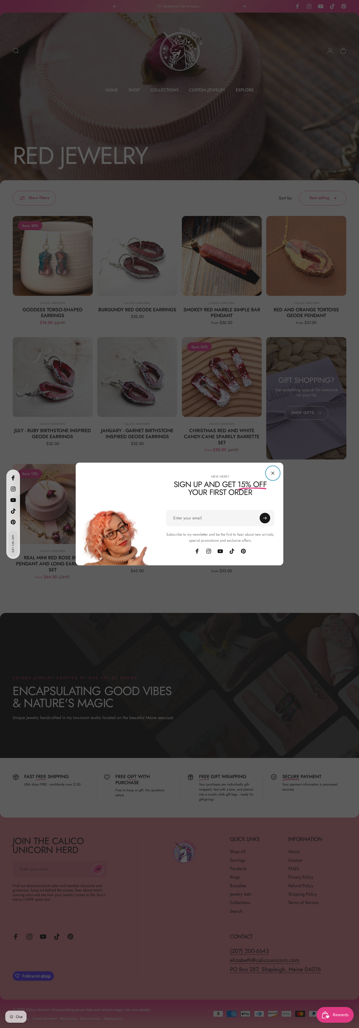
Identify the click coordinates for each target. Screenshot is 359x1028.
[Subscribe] (265, 518)
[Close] (272, 473)
